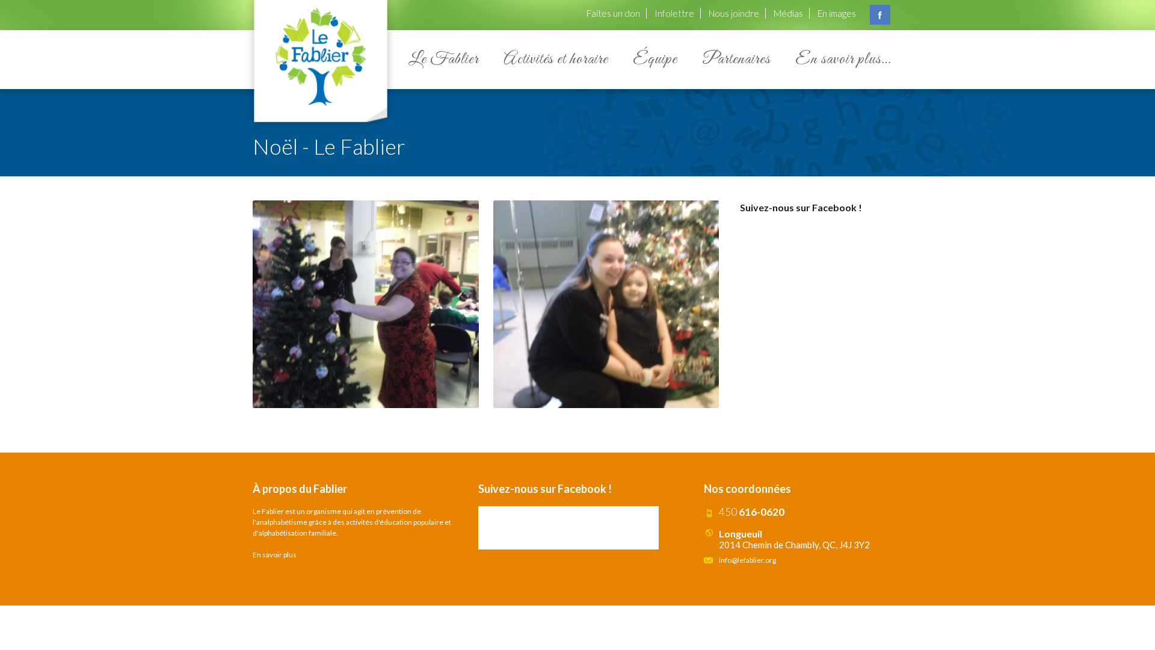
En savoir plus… (843, 59)
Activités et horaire (556, 59)
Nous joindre (734, 13)
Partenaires (736, 59)
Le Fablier (443, 59)
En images (837, 13)
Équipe (655, 59)
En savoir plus (275, 554)
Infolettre (674, 13)
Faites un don (613, 13)
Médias (788, 13)
